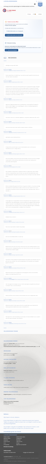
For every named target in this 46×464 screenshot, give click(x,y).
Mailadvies (6, 440)
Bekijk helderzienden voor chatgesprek (15, 31)
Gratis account (7, 441)
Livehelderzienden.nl (8, 456)
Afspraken (18, 440)
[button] (35, 4)
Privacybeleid (6, 444)
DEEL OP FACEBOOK (9, 368)
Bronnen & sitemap (8, 446)
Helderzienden (7, 437)
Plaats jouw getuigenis (12, 50)
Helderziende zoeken (20, 437)
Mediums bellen (7, 438)
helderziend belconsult (19, 343)
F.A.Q (5, 443)
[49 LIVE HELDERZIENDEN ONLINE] (36, 1)
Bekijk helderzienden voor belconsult (14, 35)
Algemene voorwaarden (21, 444)
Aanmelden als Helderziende (10, 452)
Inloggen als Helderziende (28, 452)
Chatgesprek (19, 438)
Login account (19, 441)
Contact (18, 443)
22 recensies (6, 404)
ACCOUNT (40, 4)
